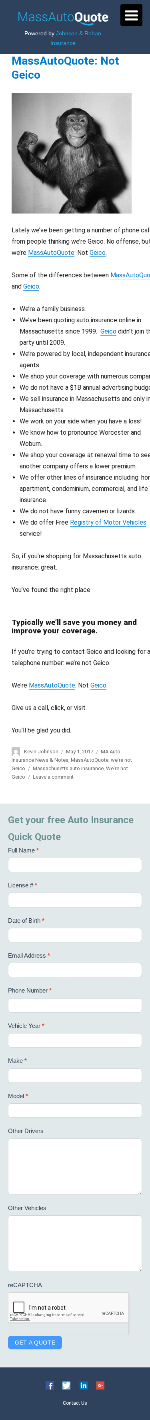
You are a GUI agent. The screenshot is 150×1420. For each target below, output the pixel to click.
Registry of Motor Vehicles (108, 522)
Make (17, 1060)
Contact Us (75, 1403)
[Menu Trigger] (131, 15)
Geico (98, 252)
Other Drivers (26, 1130)
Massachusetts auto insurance (68, 768)
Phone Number (30, 990)
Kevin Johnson (41, 752)
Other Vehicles (27, 1207)
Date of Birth (26, 920)
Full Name (23, 850)
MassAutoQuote (51, 252)
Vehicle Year (26, 1025)
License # (22, 885)
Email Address (29, 955)
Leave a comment (53, 777)
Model (18, 1095)
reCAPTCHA (25, 1285)
